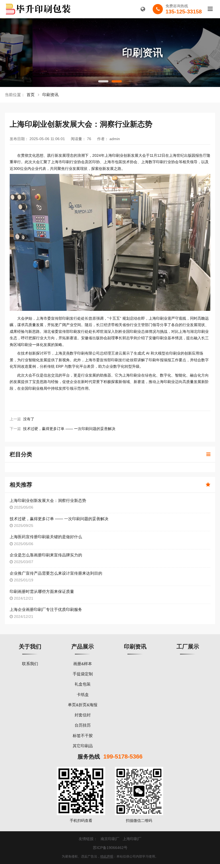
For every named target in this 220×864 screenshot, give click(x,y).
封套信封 (83, 715)
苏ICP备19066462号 (110, 847)
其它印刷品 (83, 745)
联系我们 (30, 663)
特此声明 (106, 856)
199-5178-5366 (122, 756)
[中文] (143, 9)
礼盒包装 (83, 684)
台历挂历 (83, 725)
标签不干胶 (83, 735)
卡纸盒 (83, 694)
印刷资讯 (50, 94)
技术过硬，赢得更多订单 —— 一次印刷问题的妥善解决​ (69, 428)
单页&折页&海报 (82, 704)
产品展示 (82, 646)
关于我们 (30, 646)
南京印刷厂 (110, 839)
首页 (31, 94)
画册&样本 (82, 663)
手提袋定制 (83, 674)
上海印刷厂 (132, 839)
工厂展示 (188, 646)
